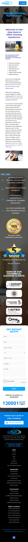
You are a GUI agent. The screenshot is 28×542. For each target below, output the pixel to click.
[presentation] (15, 381)
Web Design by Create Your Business (14, 531)
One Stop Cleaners (7, 529)
